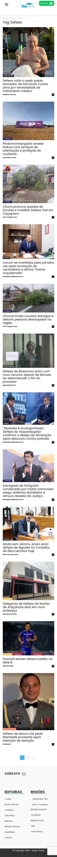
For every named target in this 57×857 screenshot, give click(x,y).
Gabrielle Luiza (9, 157)
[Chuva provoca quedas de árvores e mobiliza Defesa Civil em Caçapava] (28, 184)
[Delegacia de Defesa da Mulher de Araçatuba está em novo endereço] (28, 581)
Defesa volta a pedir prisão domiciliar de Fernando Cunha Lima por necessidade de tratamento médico (25, 86)
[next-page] (33, 757)
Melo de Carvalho (10, 554)
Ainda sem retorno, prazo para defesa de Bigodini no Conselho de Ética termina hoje (26, 547)
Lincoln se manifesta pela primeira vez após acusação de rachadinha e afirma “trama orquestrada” (28, 268)
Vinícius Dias (8, 666)
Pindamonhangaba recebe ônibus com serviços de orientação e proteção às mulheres (23, 149)
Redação (7, 744)
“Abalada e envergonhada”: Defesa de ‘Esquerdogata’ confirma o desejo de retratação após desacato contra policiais (27, 433)
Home (5, 18)
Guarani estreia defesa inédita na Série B (28, 660)
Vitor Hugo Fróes (10, 217)
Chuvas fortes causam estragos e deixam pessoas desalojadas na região (28, 319)
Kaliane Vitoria (9, 94)
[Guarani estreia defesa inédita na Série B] (28, 638)
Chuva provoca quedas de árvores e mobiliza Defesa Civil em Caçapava (28, 210)
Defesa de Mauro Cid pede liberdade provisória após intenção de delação (23, 737)
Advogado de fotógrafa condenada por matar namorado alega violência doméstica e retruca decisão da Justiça (28, 491)
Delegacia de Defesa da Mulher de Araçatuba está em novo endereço (26, 607)
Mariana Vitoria (10, 614)
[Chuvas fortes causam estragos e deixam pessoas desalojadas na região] (28, 298)
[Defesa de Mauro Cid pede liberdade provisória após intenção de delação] (28, 701)
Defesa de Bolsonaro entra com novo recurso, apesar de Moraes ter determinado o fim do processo (27, 376)
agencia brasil (9, 385)
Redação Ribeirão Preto (13, 276)
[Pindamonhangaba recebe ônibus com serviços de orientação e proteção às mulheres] (28, 121)
